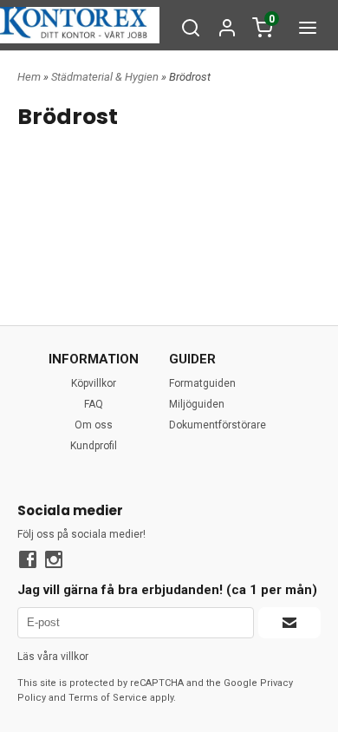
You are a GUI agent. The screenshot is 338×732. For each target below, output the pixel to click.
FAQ (93, 404)
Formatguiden (202, 383)
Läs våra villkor (52, 656)
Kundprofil (93, 446)
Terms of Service (107, 697)
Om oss (94, 425)
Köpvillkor (93, 383)
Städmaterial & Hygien (106, 76)
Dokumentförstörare (217, 425)
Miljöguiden (196, 404)
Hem (29, 76)
